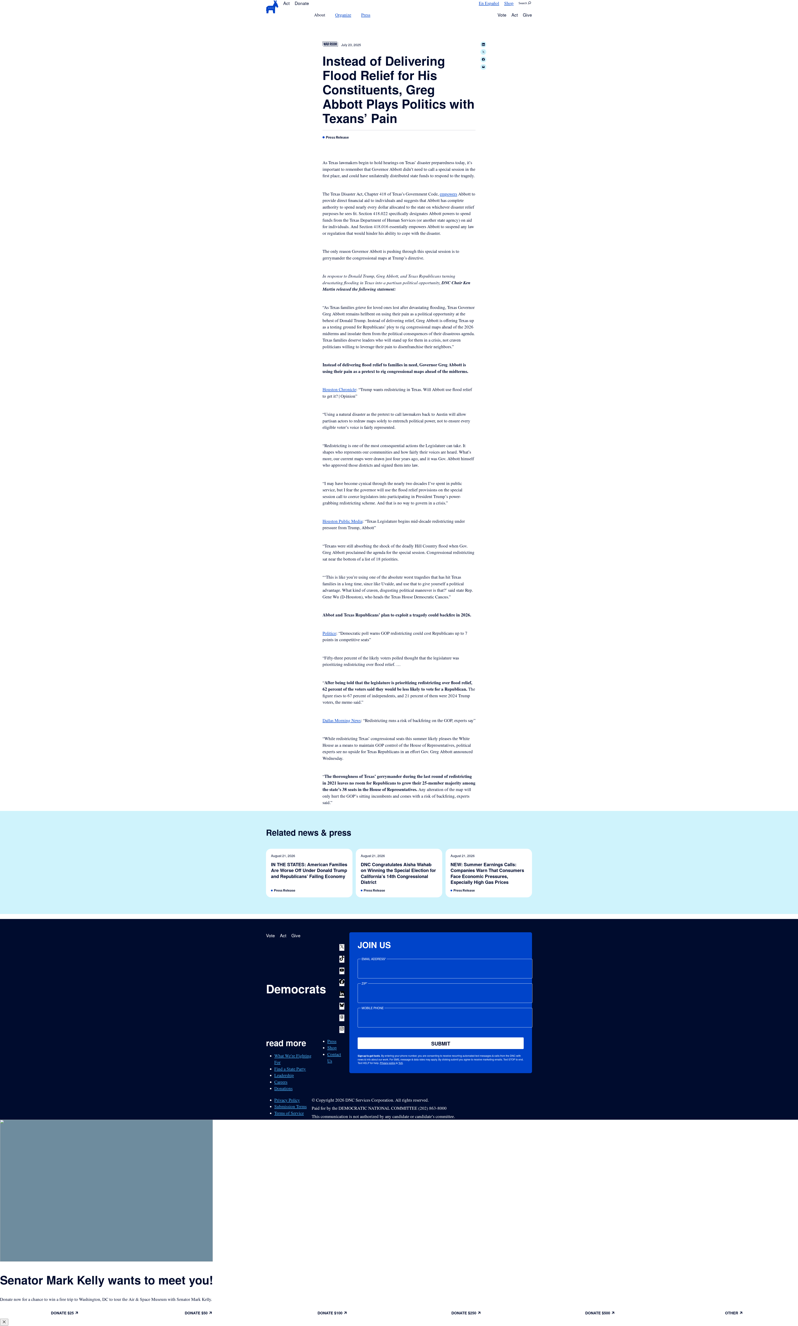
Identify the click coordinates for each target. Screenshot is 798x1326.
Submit (440, 1043)
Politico (329, 633)
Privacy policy (387, 1063)
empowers (448, 194)
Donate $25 (62, 1313)
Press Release (337, 137)
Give (527, 15)
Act (286, 3)
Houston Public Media (342, 521)
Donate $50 (196, 1313)
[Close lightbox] (4, 1322)
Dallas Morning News (342, 720)
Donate (302, 3)
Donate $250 (463, 1313)
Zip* (364, 983)
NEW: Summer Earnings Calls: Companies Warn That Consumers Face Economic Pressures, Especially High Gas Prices (487, 873)
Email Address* (374, 958)
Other (731, 1313)
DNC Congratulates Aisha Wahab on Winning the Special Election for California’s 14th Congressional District (398, 873)
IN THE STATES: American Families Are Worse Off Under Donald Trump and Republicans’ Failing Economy (309, 870)
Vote (502, 15)
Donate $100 (330, 1313)
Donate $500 (597, 1313)
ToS (400, 1063)
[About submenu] (327, 15)
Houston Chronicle (339, 389)
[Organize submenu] (353, 15)
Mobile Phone (373, 1007)
